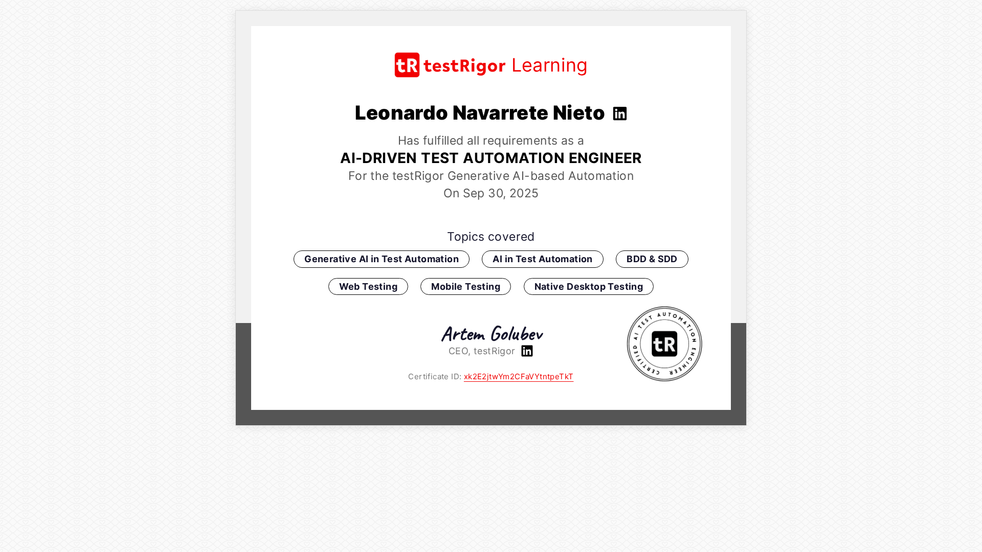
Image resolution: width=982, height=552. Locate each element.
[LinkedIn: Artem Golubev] (525, 351)
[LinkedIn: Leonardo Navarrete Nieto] (619, 112)
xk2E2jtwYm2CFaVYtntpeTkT (519, 376)
